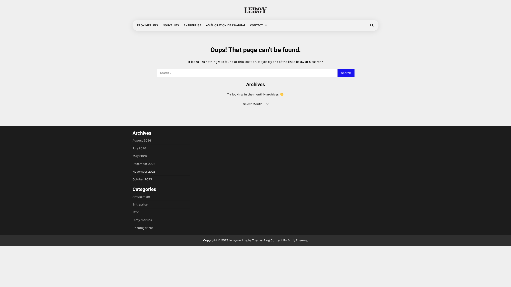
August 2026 (142, 140)
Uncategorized (143, 228)
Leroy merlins (147, 25)
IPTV (136, 212)
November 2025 (144, 171)
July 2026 (139, 148)
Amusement (141, 197)
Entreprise (192, 25)
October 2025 (142, 179)
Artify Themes (297, 240)
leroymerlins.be (240, 240)
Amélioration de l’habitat (225, 25)
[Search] (371, 25)
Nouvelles (171, 25)
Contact (256, 25)
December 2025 (144, 164)
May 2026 (140, 156)
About (58, 34)
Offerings (60, 42)
